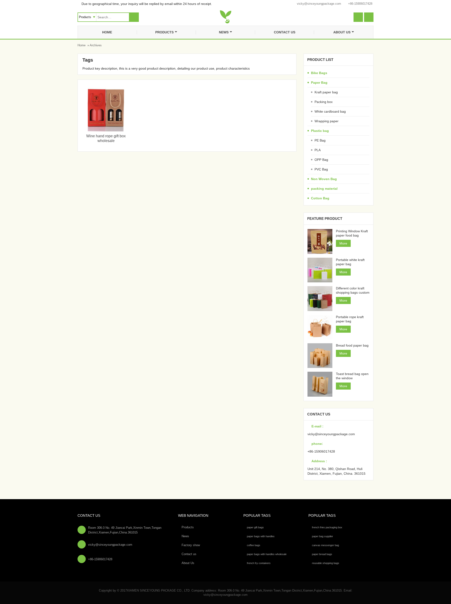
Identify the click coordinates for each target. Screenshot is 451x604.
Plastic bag (320, 131)
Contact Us (89, 515)
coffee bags (253, 545)
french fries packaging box (327, 527)
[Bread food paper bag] (319, 355)
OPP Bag (321, 160)
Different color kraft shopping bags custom (352, 290)
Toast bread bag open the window (352, 376)
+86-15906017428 (360, 3)
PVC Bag (321, 169)
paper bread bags (322, 554)
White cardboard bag (330, 111)
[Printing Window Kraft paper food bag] (319, 241)
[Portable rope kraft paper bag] (319, 327)
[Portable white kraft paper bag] (319, 270)
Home (107, 32)
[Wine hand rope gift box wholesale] (105, 130)
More (343, 243)
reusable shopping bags (325, 563)
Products (164, 32)
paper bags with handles (261, 536)
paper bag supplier (322, 536)
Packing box (324, 102)
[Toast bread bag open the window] (319, 384)
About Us (341, 32)
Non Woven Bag (324, 179)
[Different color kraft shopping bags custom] (319, 298)
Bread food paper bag (352, 345)
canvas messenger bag (325, 545)
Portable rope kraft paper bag (350, 319)
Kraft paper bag (326, 92)
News (224, 32)
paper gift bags (255, 527)
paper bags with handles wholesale (267, 554)
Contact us (284, 32)
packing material (324, 188)
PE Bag (320, 140)
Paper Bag (319, 82)
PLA (318, 150)
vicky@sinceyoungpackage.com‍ (319, 3)
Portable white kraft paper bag (350, 262)
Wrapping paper (326, 121)
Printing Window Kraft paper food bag (352, 233)
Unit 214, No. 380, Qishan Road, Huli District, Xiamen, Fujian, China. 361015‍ (336, 471)
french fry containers (259, 563)
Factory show (191, 545)
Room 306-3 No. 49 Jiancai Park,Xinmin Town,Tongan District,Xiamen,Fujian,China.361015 (124, 530)
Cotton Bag (320, 198)
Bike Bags (319, 73)
